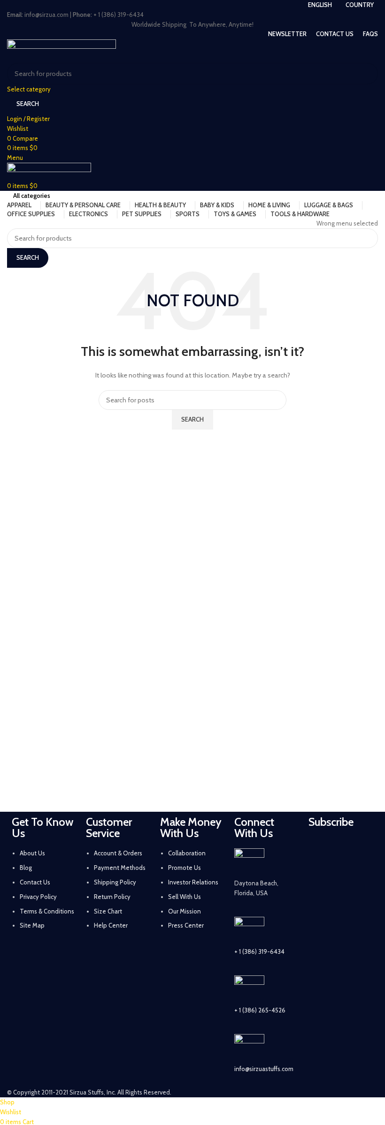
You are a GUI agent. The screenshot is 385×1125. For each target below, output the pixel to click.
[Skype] (320, 927)
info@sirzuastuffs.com (263, 1068)
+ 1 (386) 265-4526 (259, 1010)
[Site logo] (61, 50)
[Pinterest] (345, 875)
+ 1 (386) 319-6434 (259, 951)
